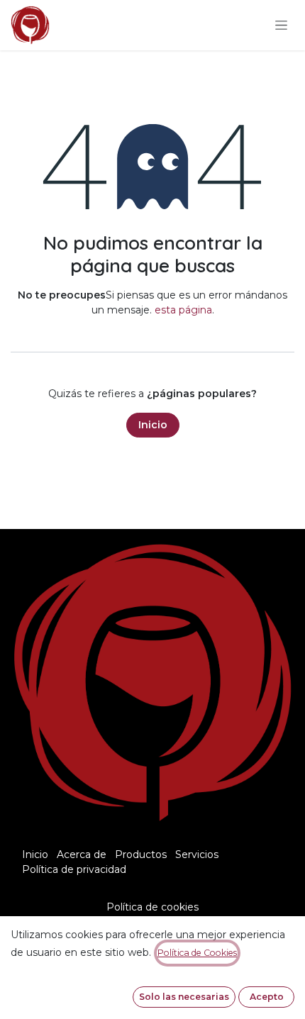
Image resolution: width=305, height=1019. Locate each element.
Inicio (152, 424)
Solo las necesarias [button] (184, 996)
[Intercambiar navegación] (281, 25)
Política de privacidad (74, 869)
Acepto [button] (267, 996)
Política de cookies (152, 907)
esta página (183, 310)
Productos (141, 854)
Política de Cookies (197, 952)
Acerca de (81, 854)
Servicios (196, 854)
